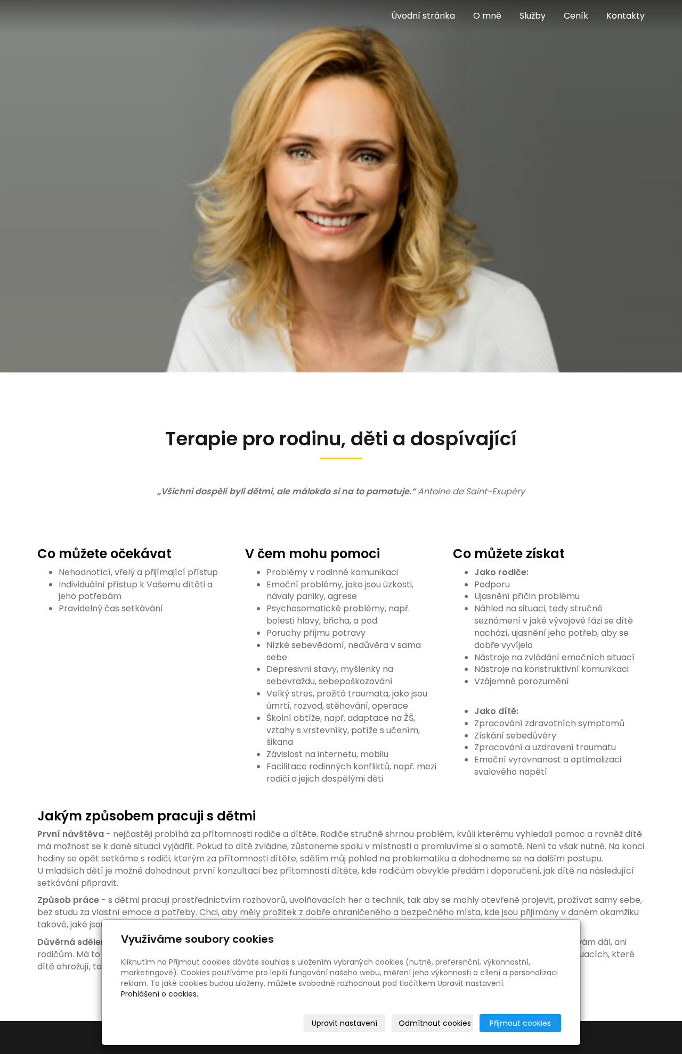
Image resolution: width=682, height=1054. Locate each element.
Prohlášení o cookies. (159, 994)
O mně (487, 16)
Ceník (576, 16)
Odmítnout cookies (435, 1023)
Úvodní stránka (423, 16)
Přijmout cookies (520, 1023)
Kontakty (625, 16)
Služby (532, 16)
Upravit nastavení (344, 1023)
